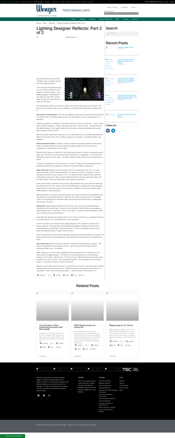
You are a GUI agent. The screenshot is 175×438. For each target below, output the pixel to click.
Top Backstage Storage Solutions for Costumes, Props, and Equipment (126, 80)
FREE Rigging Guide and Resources (84, 326)
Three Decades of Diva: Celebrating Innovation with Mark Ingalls (51, 327)
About (73, 19)
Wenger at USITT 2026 (125, 47)
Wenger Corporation (43, 377)
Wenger (39, 386)
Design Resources (105, 19)
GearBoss (54, 386)
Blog (117, 19)
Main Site (93, 425)
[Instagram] (49, 396)
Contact (135, 19)
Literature (124, 7)
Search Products (109, 11)
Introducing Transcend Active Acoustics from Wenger (126, 61)
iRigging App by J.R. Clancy (121, 325)
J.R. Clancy (47, 386)
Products (92, 19)
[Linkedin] (113, 131)
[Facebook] (108, 131)
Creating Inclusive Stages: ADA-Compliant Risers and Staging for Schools (127, 97)
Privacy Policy (78, 425)
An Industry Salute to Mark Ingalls (126, 115)
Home (38, 23)
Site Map (86, 425)
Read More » (43, 356)
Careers (69, 425)
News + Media (112, 7)
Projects (126, 19)
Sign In (134, 7)
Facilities (82, 19)
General (52, 23)
